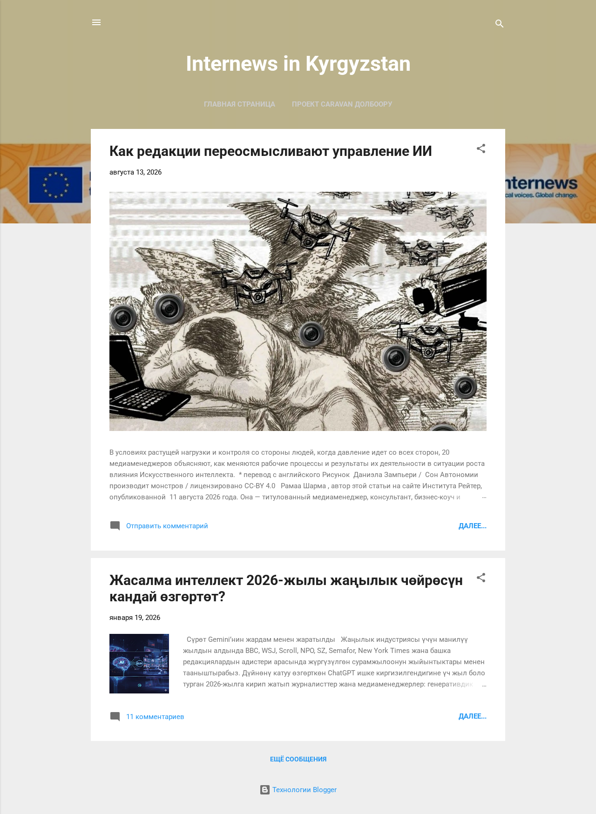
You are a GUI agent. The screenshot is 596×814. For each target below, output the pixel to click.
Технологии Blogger (304, 790)
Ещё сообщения (298, 759)
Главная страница (239, 104)
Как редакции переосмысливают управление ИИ (270, 151)
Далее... (473, 526)
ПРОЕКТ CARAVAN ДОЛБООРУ (342, 104)
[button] (481, 150)
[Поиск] (499, 25)
